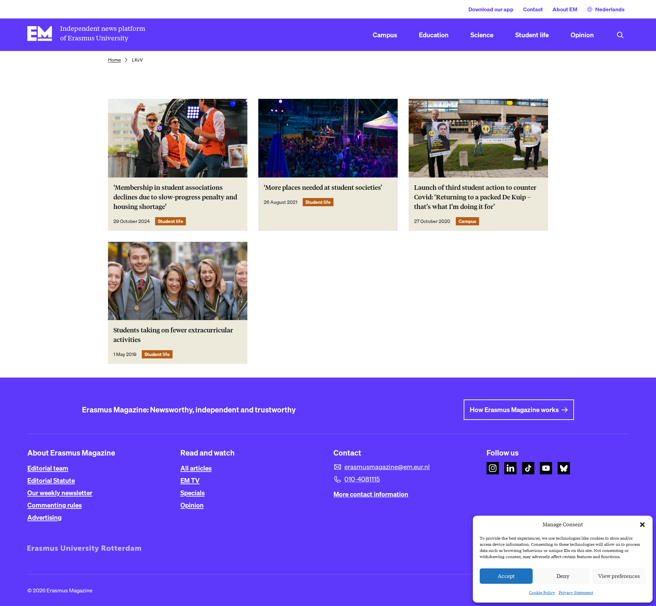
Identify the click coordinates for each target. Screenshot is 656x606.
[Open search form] (620, 34)
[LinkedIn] (510, 468)
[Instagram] (493, 468)
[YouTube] (546, 468)
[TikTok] (528, 468)
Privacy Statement (576, 592)
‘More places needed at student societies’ (323, 188)
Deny (563, 576)
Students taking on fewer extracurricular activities (173, 335)
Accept (506, 576)
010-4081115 (362, 479)
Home (114, 59)
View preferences (619, 576)
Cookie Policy (542, 592)
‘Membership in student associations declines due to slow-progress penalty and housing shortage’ (175, 197)
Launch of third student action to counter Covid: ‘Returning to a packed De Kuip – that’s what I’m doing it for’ (475, 197)
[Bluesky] (564, 468)
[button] (642, 524)
